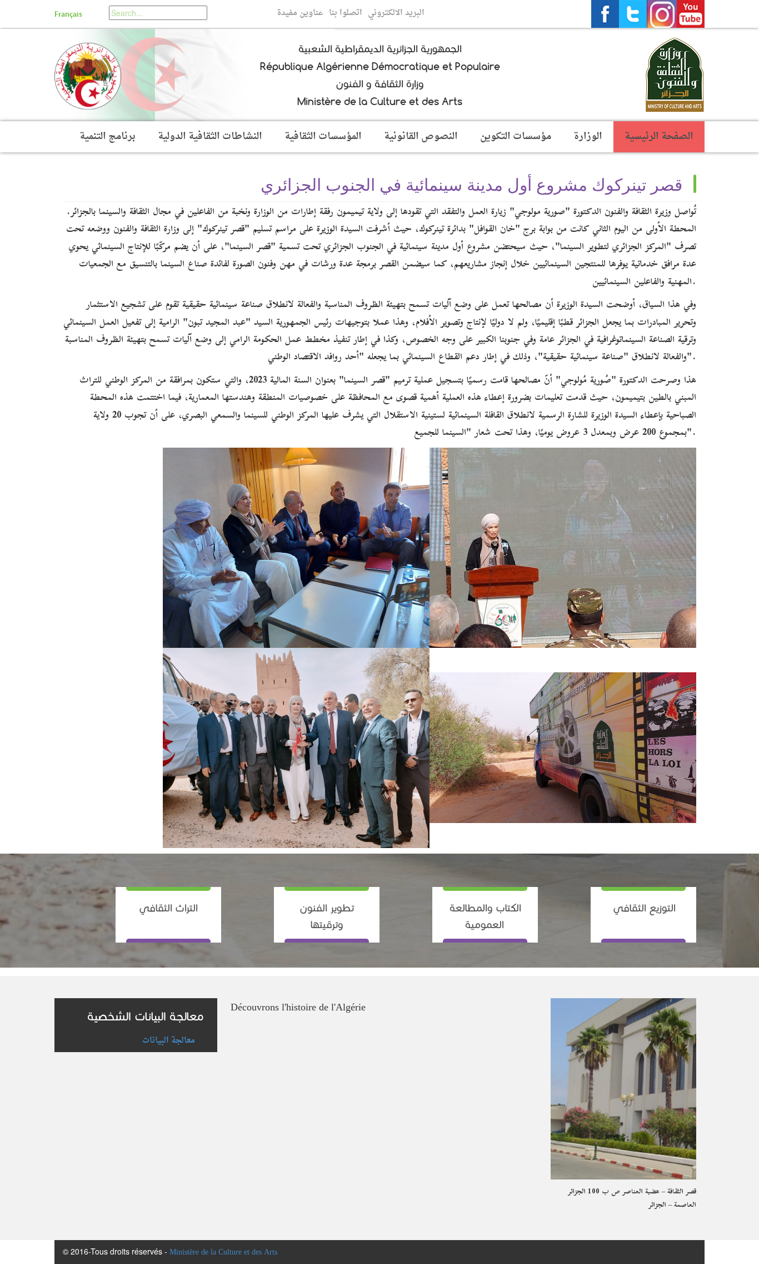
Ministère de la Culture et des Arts (223, 1252)
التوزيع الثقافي (643, 908)
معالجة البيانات (168, 1040)
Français (68, 14)
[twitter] (633, 14)
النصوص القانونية (421, 136)
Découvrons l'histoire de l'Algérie (298, 1008)
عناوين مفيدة (300, 13)
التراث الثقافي (168, 908)
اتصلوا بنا (345, 13)
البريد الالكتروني (396, 13)
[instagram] (662, 14)
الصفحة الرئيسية (659, 136)
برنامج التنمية (107, 136)
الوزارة (587, 136)
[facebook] (605, 14)
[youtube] (691, 14)
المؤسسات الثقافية (323, 136)
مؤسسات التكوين (515, 136)
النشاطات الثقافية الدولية (210, 136)
